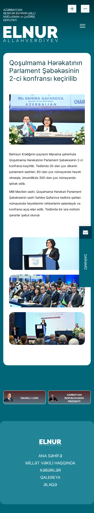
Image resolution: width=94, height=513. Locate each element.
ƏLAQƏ (50, 484)
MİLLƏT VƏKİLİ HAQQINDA (50, 463)
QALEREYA (50, 477)
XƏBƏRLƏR (50, 470)
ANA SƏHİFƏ (50, 456)
